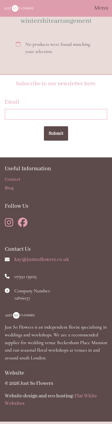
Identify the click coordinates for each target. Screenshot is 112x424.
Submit (56, 133)
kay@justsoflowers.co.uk (41, 259)
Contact (12, 179)
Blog (9, 188)
